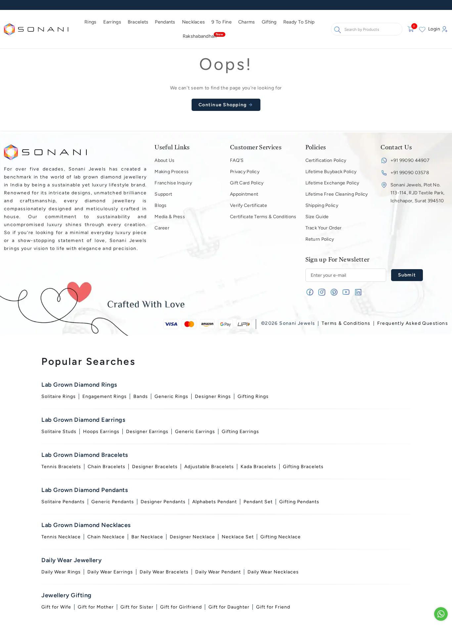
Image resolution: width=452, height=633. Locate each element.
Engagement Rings (104, 396)
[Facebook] (309, 293)
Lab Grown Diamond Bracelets (84, 455)
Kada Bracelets (258, 466)
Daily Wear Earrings (110, 572)
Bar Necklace (147, 537)
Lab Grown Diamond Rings (79, 384)
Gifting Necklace (280, 537)
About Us (164, 160)
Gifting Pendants (299, 502)
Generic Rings (171, 396)
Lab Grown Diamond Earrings (83, 419)
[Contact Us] (441, 614)
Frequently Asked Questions (412, 323)
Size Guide (317, 216)
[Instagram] (321, 293)
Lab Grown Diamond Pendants (84, 490)
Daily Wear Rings (61, 572)
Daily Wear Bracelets (164, 572)
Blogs (160, 205)
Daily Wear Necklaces (273, 572)
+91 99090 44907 (409, 160)
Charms (246, 22)
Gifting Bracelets (303, 466)
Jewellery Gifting (66, 595)
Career (162, 228)
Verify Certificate (248, 205)
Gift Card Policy (246, 183)
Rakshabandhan (200, 36)
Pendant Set (258, 502)
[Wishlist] (422, 29)
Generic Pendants (112, 502)
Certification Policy (325, 160)
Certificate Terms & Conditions (263, 216)
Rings (90, 22)
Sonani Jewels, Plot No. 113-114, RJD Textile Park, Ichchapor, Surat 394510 (417, 193)
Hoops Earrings (101, 431)
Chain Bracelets (106, 466)
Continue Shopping (223, 105)
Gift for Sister (137, 607)
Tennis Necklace (61, 537)
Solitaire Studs (58, 431)
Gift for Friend (273, 607)
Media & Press (170, 216)
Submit (407, 275)
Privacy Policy (244, 171)
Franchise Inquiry (173, 183)
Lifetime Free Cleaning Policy (336, 194)
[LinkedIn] (358, 293)
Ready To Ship (299, 22)
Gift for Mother (96, 607)
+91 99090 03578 (409, 172)
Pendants (165, 22)
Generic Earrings (195, 431)
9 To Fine (221, 22)
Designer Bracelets (155, 466)
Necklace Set (238, 537)
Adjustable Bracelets (209, 466)
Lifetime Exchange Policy (332, 183)
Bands (140, 396)
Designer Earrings (147, 431)
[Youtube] (345, 293)
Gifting (269, 22)
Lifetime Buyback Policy (330, 171)
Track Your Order (323, 228)
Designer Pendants (163, 502)
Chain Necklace (106, 537)
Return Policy (319, 239)
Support (163, 194)
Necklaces (193, 22)
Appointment (244, 194)
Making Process (172, 171)
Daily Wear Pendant (218, 572)
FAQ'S (237, 160)
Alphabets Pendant (214, 502)
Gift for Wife (56, 607)
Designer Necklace (192, 537)
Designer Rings (213, 396)
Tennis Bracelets (61, 466)
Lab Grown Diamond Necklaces (86, 525)
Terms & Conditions (346, 323)
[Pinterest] (334, 293)
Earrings (112, 22)
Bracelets (138, 22)
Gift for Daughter (228, 607)
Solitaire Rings (58, 396)
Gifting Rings (253, 396)
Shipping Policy (321, 205)
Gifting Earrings (240, 431)
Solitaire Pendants (63, 502)
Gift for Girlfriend (181, 607)
